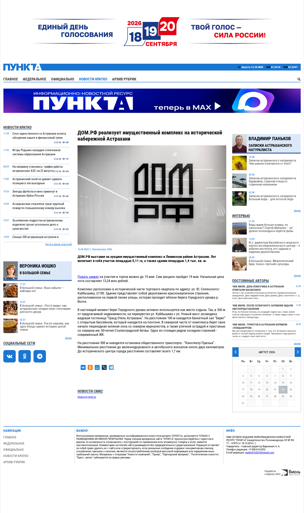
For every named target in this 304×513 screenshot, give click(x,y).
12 (259, 382)
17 (243, 389)
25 (251, 396)
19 (259, 389)
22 (283, 389)
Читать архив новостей (58, 244)
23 (291, 389)
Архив (68, 338)
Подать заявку (88, 277)
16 (291, 382)
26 (259, 396)
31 (243, 403)
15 (283, 382)
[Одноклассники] (90, 367)
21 (275, 389)
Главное (10, 79)
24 (243, 396)
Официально (62, 79)
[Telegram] (111, 367)
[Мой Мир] (97, 367)
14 (275, 382)
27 (267, 396)
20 (267, 389)
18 (251, 389)
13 (267, 382)
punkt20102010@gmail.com (259, 452)
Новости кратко (93, 79)
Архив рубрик (124, 79)
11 (251, 382)
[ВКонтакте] (83, 367)
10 (243, 382)
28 (275, 396)
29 (283, 396)
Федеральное (34, 79)
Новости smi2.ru (87, 396)
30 (291, 396)
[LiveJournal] (104, 367)
